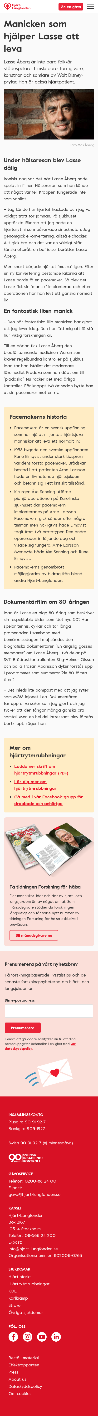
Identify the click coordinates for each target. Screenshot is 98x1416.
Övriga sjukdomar (26, 1312)
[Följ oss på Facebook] (13, 1336)
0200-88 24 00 (40, 1181)
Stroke (14, 1305)
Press (13, 1372)
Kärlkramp (18, 1298)
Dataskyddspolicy (25, 1386)
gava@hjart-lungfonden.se (34, 1194)
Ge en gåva (71, 7)
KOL (13, 1291)
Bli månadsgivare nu (34, 935)
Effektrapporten (24, 1365)
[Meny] (90, 6)
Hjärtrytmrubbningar (29, 1284)
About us (17, 1379)
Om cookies (20, 1393)
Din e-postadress (20, 1000)
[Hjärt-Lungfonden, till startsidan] (17, 6)
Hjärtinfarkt (20, 1276)
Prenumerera (22, 1028)
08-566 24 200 (40, 1235)
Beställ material (24, 1357)
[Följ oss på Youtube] (42, 1336)
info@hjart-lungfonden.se (33, 1248)
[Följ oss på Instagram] (27, 1336)
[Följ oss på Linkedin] (56, 1336)
